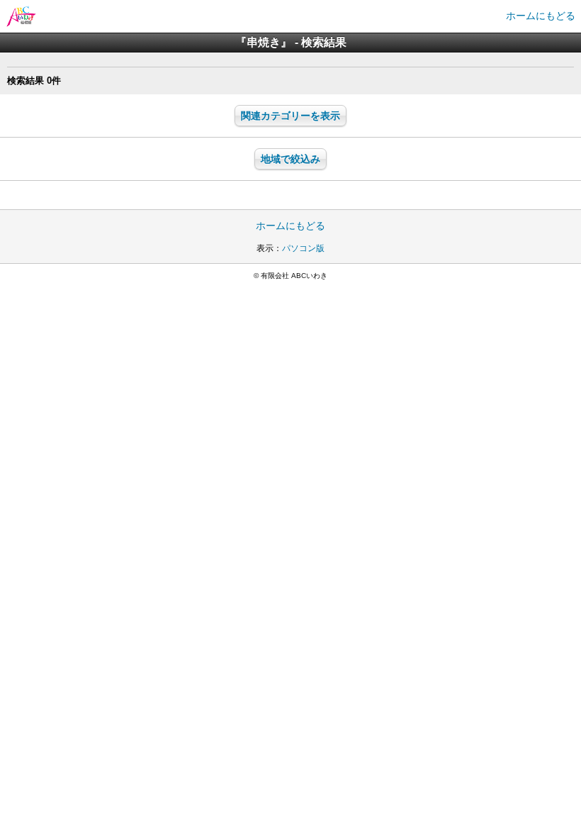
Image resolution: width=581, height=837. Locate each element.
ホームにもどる (540, 15)
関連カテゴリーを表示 (290, 115)
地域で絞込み (290, 159)
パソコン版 (303, 248)
